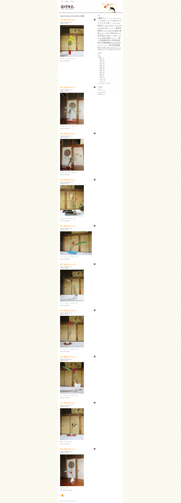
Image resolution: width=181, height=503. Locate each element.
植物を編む (113, 33)
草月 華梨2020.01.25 (67, 449)
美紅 (67, 23)
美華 (67, 183)
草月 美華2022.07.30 (67, 226)
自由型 (64, 490)
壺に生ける (105, 31)
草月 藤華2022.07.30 (67, 357)
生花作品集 (72, 1)
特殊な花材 (100, 38)
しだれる (110, 18)
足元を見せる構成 (66, 60)
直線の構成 (106, 38)
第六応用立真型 (104, 48)
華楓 (102, 58)
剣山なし (101, 26)
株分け (108, 33)
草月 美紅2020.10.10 (67, 403)
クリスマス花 (103, 23)
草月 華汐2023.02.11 (67, 134)
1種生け (101, 18)
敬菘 (67, 268)
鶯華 (102, 72)
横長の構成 (119, 33)
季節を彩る (111, 31)
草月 (65, 23)
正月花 (101, 35)
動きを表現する (110, 26)
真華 (102, 70)
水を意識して (108, 36)
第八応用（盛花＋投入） (104, 45)
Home (62, 1)
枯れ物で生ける (102, 33)
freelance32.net (101, 92)
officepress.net (101, 94)
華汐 (67, 137)
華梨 (67, 452)
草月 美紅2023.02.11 (67, 87)
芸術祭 (110, 49)
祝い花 (112, 38)
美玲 (102, 77)
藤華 (67, 360)
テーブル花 (112, 23)
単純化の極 (117, 25)
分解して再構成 (117, 23)
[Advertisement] (72, 73)
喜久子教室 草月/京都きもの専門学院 (90, 8)
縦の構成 (118, 48)
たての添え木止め (116, 18)
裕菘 (102, 60)
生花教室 (66, 1)
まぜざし (104, 21)
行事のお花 (114, 49)
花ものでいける (105, 49)
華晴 (102, 75)
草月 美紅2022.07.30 (67, 310)
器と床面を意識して (112, 28)
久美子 (102, 79)
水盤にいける (117, 36)
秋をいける (116, 38)
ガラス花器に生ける (115, 21)
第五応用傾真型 (115, 43)
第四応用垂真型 (112, 48)
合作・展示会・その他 (104, 83)
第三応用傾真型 (104, 43)
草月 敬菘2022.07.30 (67, 264)
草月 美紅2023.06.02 (67, 20)
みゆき (102, 81)
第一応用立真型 (114, 40)
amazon (100, 89)
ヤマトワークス (101, 90)
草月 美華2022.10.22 (67, 180)
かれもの (106, 18)
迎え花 (118, 49)
